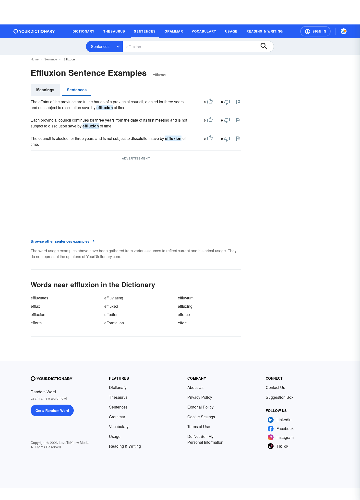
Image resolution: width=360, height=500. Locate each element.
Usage (114, 436)
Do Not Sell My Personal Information (205, 439)
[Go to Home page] (34, 31)
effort (182, 323)
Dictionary (118, 387)
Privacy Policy (199, 397)
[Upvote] (210, 102)
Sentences (100, 46)
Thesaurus (118, 397)
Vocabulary (119, 426)
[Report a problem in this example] (238, 102)
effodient (112, 314)
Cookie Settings (201, 417)
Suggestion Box (279, 397)
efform (36, 323)
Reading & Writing (125, 446)
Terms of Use (198, 426)
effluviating (113, 298)
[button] (315, 31)
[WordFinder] (344, 31)
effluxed (111, 306)
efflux (35, 306)
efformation (114, 323)
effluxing (185, 306)
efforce (184, 314)
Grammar (117, 417)
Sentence (50, 59)
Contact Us (275, 387)
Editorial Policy (200, 407)
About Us (195, 387)
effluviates (39, 298)
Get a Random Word (52, 410)
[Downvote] (227, 102)
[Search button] (266, 46)
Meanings (45, 89)
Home (35, 59)
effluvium (185, 298)
